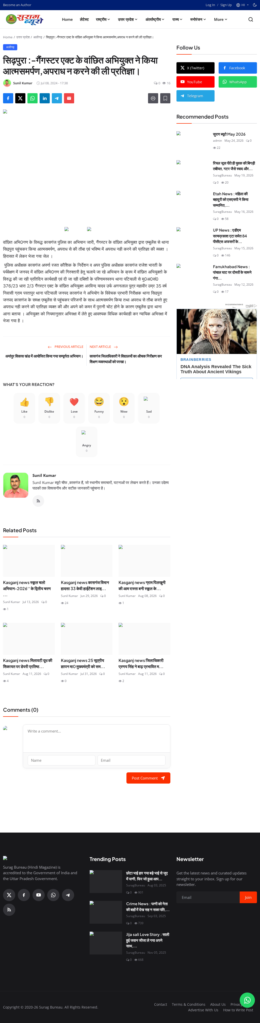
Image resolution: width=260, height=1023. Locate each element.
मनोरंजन (196, 19)
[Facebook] (24, 895)
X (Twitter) (195, 68)
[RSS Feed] (38, 501)
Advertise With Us (203, 1010)
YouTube (194, 81)
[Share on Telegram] (57, 98)
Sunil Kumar (44, 475)
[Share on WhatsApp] (32, 98)
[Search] (251, 19)
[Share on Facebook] (8, 98)
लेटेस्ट (84, 19)
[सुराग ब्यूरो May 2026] (192, 142)
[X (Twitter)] (9, 895)
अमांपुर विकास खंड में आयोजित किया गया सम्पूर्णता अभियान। (44, 355)
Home (67, 19)
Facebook (237, 68)
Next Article (101, 346)
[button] (242, 5)
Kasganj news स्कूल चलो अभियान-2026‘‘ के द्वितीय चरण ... (27, 588)
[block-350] (75, 229)
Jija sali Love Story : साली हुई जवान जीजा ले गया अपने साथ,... (147, 940)
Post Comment (145, 778)
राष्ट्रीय (101, 19)
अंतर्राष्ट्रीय (153, 19)
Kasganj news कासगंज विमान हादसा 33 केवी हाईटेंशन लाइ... (85, 585)
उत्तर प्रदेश (126, 19)
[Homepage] (25, 19)
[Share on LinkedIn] (45, 98)
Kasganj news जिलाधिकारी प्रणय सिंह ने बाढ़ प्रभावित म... (141, 663)
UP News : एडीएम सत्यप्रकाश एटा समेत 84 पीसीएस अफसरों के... (230, 236)
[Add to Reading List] (165, 98)
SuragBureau (222, 175)
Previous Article (68, 346)
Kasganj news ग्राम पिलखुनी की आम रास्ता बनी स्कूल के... (142, 585)
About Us (218, 1004)
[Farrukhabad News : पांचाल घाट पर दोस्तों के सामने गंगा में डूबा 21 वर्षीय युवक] (192, 275)
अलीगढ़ (37, 37)
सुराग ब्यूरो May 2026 (229, 134)
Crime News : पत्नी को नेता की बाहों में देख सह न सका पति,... (148, 906)
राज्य (175, 19)
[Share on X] (20, 98)
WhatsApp (238, 81)
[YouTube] (38, 895)
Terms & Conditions (188, 1004)
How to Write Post (238, 1010)
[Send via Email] (69, 98)
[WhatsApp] (53, 895)
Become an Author (17, 5)
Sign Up (226, 5)
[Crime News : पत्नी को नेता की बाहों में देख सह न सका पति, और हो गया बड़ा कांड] (106, 912)
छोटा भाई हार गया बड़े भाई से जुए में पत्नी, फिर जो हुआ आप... (147, 875)
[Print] (153, 98)
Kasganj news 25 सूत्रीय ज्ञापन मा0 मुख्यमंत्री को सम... (83, 663)
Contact (160, 1004)
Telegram (195, 95)
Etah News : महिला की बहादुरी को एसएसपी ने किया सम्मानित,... (230, 199)
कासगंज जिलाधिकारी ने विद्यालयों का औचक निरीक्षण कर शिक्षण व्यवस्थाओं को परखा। (126, 358)
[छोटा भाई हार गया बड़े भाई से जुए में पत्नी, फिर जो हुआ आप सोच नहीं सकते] (106, 881)
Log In (210, 5)
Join (248, 897)
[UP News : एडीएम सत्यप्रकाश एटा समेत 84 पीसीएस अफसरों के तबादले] (192, 238)
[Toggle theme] (255, 5)
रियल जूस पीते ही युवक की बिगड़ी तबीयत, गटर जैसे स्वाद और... (234, 165)
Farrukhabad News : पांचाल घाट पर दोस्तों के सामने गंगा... (232, 272)
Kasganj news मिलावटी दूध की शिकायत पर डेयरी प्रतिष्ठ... (27, 663)
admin (217, 140)
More (219, 19)
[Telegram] (68, 895)
